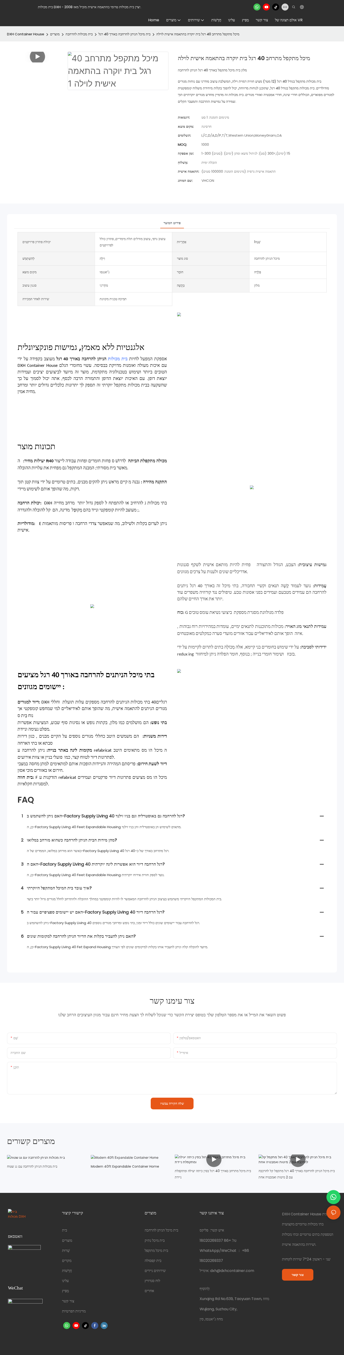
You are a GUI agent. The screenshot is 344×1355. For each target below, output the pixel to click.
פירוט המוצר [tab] (172, 222)
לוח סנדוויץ (152, 1280)
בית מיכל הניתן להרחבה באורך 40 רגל (124, 34)
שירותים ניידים (155, 1270)
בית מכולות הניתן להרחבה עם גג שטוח (32, 1166)
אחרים (149, 1290)
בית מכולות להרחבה (79, 34)
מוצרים (55, 34)
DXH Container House (25, 34)
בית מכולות (118, 359)
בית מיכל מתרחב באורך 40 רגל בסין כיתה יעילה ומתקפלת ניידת (213, 1174)
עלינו (65, 1280)
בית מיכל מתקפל (156, 1250)
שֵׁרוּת (66, 1250)
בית (64, 1230)
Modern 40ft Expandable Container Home (125, 1166)
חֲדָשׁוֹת (67, 1270)
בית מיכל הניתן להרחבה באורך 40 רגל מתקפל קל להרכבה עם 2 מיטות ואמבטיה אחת (297, 1174)
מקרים (66, 1260)
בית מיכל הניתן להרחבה (161, 1230)
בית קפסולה (153, 1260)
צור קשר (68, 1301)
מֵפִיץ (65, 1290)
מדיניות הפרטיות (74, 1311)
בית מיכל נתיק (155, 1240)
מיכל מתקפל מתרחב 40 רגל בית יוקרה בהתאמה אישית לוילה (197, 34)
